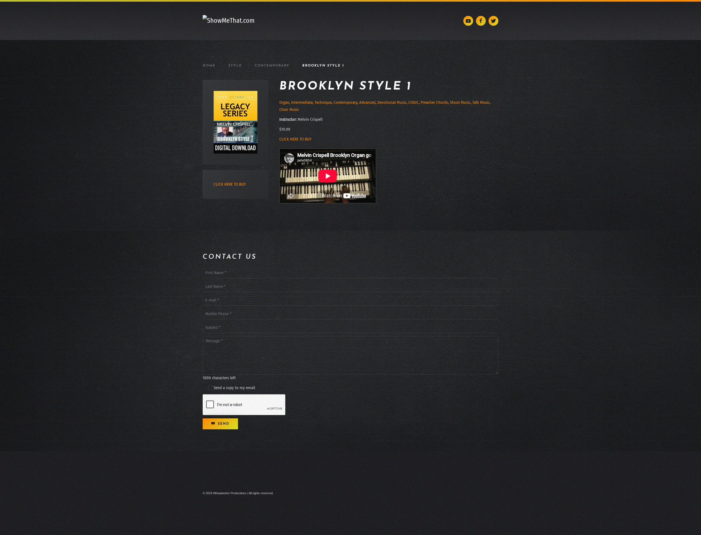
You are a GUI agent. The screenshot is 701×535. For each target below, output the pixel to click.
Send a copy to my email (233, 387)
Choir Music (289, 109)
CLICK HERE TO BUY (295, 139)
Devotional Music (391, 102)
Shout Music (460, 102)
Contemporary (272, 65)
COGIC (413, 102)
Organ (284, 102)
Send (222, 423)
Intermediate (302, 102)
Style (235, 65)
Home (209, 65)
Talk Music (481, 102)
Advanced (367, 102)
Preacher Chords (434, 102)
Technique (323, 102)
